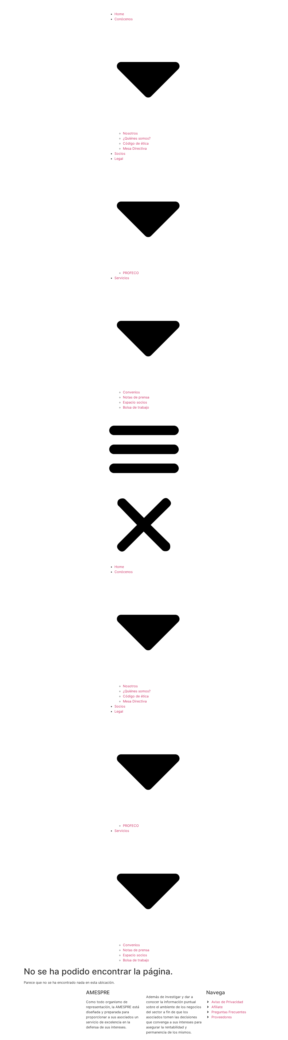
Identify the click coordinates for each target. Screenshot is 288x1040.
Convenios (131, 392)
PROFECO (131, 273)
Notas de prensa (136, 397)
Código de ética (136, 143)
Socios (119, 153)
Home (119, 14)
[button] (144, 487)
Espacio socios (135, 402)
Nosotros (130, 133)
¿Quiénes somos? (137, 138)
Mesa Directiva (135, 148)
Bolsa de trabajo (136, 407)
